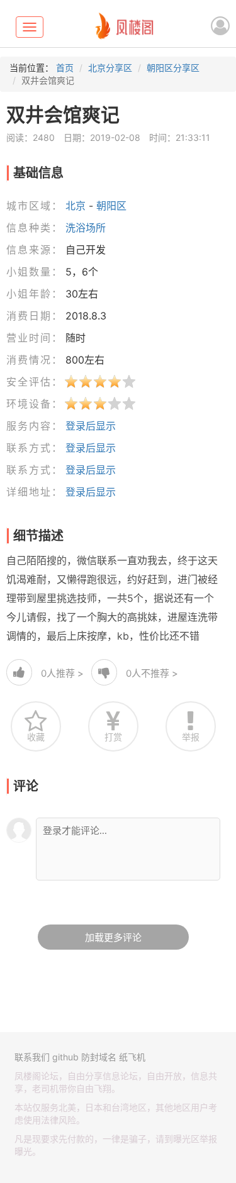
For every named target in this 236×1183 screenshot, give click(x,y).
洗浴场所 (85, 227)
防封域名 (98, 1057)
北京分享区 (110, 67)
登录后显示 (90, 425)
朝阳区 (111, 205)
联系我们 (32, 1057)
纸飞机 (132, 1057)
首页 (65, 67)
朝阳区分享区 (173, 67)
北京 (75, 205)
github (65, 1057)
